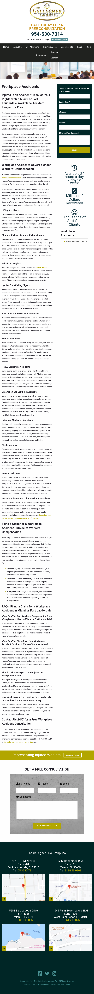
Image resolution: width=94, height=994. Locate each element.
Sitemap (27, 984)
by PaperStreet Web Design (59, 984)
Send (74, 150)
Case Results (67, 47)
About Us (17, 47)
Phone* (64, 112)
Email (65, 783)
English (54, 52)
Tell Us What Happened (70, 133)
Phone (44, 783)
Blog (89, 47)
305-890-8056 (26, 920)
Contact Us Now (73, 755)
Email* (63, 123)
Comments (25, 796)
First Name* (65, 92)
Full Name (24, 783)
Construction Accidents (76, 241)
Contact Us (41, 55)
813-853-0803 (73, 870)
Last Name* (65, 102)
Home (6, 47)
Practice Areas (50, 47)
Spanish (54, 58)
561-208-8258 (73, 920)
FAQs (79, 47)
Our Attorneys (32, 47)
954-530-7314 (47, 34)
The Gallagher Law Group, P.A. (46, 981)
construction (41, 267)
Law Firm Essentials (40, 984)
